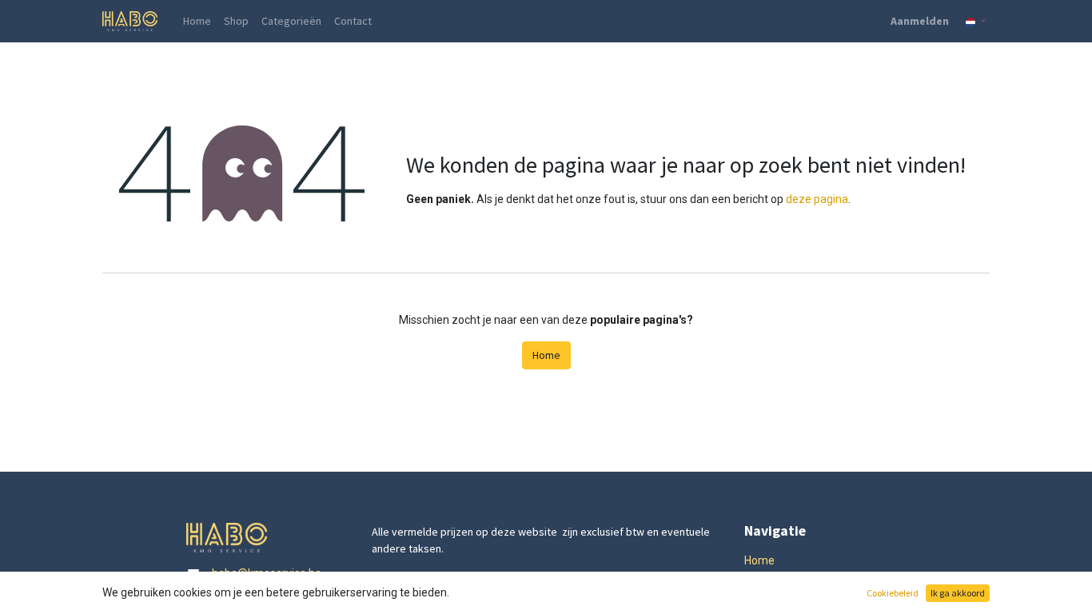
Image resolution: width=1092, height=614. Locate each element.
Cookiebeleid (893, 593)
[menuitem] (197, 21)
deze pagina (817, 199)
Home (546, 355)
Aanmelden (920, 21)
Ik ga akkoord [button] (958, 593)
